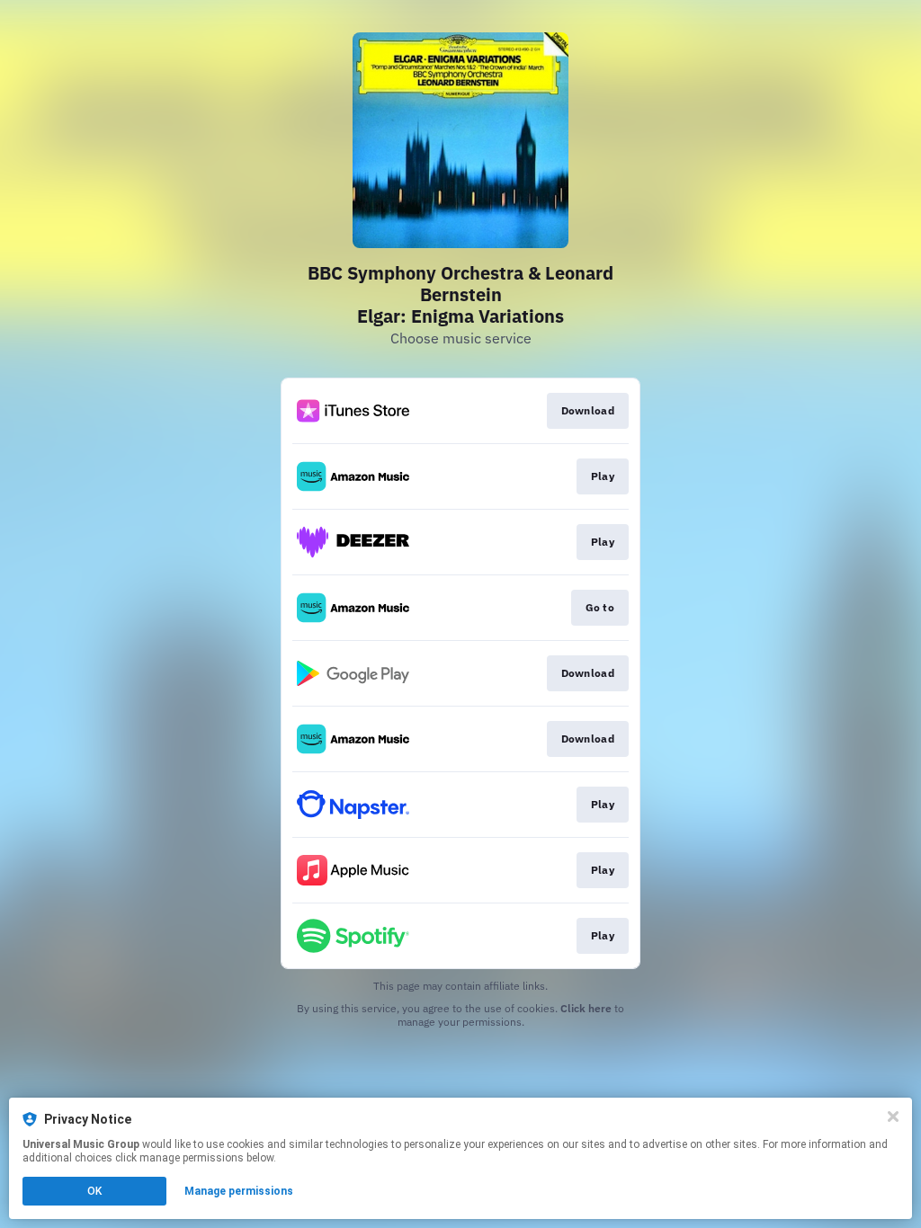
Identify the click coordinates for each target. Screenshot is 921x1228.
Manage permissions (238, 1191)
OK (94, 1191)
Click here (586, 1008)
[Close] (893, 1116)
